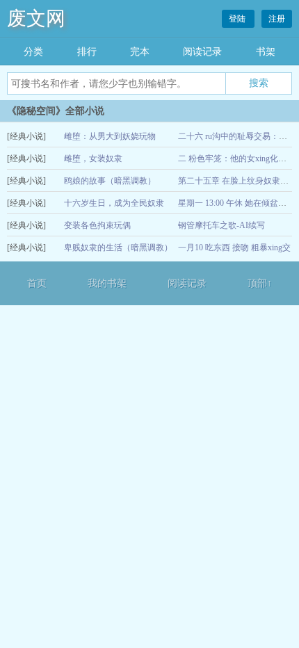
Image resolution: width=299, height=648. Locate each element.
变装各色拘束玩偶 (97, 225)
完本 (140, 52)
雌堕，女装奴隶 (93, 158)
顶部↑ (260, 283)
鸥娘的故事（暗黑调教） (110, 181)
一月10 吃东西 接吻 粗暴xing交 (234, 247)
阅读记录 (202, 52)
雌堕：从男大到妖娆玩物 (110, 136)
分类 (33, 52)
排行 (87, 52)
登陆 (238, 19)
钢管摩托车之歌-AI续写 (221, 225)
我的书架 (107, 283)
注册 (276, 19)
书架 (265, 52)
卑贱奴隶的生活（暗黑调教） (118, 247)
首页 (37, 283)
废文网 (36, 18)
